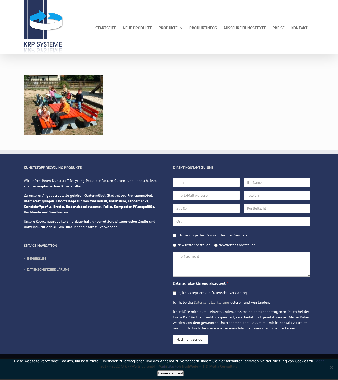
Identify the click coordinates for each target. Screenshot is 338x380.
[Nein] (331, 367)
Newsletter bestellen (193, 244)
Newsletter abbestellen (237, 244)
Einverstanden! (170, 373)
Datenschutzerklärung (48, 269)
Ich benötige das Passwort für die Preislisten (213, 235)
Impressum (36, 258)
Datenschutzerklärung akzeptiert (200, 283)
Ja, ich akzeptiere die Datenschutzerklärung (211, 292)
